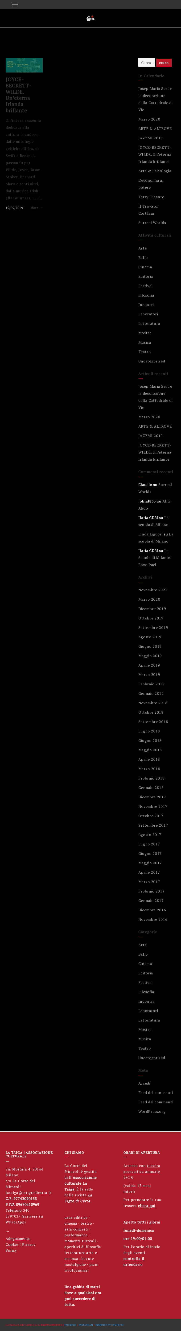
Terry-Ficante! (152, 196)
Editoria (145, 276)
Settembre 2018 (153, 721)
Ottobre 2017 (151, 815)
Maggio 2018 (150, 749)
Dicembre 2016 (152, 910)
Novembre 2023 (153, 589)
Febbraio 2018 (151, 778)
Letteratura (149, 323)
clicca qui (146, 1205)
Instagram (86, 1325)
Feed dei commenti (155, 1102)
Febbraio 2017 (151, 891)
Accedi (144, 1083)
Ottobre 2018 (151, 712)
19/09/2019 (14, 208)
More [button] (34, 208)
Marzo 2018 (149, 768)
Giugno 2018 (150, 740)
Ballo (143, 257)
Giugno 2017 (150, 853)
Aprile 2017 (149, 872)
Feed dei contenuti (155, 1092)
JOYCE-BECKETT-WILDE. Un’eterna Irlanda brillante (19, 95)
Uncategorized (151, 361)
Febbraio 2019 (151, 684)
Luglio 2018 (149, 731)
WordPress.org (152, 1111)
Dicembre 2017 (152, 797)
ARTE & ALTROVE (155, 128)
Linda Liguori (150, 534)
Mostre (145, 332)
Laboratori (148, 314)
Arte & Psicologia (154, 170)
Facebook (71, 1325)
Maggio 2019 (150, 655)
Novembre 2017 (153, 806)
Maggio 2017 (150, 862)
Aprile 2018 (149, 759)
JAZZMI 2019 (150, 138)
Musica (144, 342)
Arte (142, 248)
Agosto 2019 (150, 636)
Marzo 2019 (149, 674)
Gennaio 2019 (151, 693)
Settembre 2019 (153, 627)
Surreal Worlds (152, 222)
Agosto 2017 (150, 834)
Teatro (144, 351)
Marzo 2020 (149, 119)
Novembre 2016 (153, 919)
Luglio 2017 (149, 844)
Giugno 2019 (150, 646)
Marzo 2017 (149, 881)
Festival (145, 285)
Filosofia (146, 295)
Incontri (146, 304)
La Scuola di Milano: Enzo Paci (154, 557)
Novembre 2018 (153, 702)
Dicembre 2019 (152, 608)
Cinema (145, 266)
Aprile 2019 (149, 665)
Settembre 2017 (153, 825)
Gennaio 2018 (151, 787)
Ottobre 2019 (151, 618)
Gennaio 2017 (151, 900)
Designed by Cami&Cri (109, 1325)
